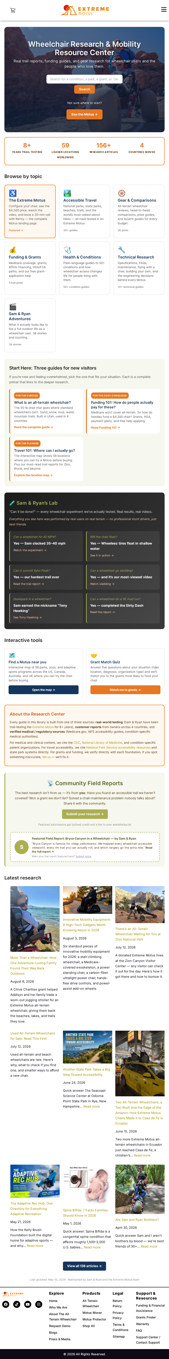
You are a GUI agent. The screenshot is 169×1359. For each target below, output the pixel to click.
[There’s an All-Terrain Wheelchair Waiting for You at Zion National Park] (140, 904)
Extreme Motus (43, 727)
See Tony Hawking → (27, 617)
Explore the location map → (33, 475)
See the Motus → (84, 114)
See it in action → (102, 555)
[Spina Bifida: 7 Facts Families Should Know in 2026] (87, 1185)
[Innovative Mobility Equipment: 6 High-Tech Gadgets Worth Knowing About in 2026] (87, 900)
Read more (91, 1106)
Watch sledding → (102, 584)
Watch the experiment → (29, 550)
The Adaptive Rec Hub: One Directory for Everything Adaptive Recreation (31, 1208)
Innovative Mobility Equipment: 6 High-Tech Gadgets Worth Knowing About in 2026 (87, 925)
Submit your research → (85, 814)
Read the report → (102, 612)
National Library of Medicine (102, 742)
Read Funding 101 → (105, 427)
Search (84, 89)
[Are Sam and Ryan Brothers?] (140, 1189)
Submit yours (83, 856)
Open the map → (43, 690)
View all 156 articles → (84, 1266)
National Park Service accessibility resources (118, 747)
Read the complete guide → (33, 427)
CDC (76, 742)
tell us (46, 757)
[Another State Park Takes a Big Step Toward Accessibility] (87, 1047)
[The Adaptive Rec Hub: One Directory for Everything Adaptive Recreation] (35, 1181)
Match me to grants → (125, 690)
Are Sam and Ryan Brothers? (137, 1220)
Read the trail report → (28, 584)
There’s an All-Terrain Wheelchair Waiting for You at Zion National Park (138, 934)
